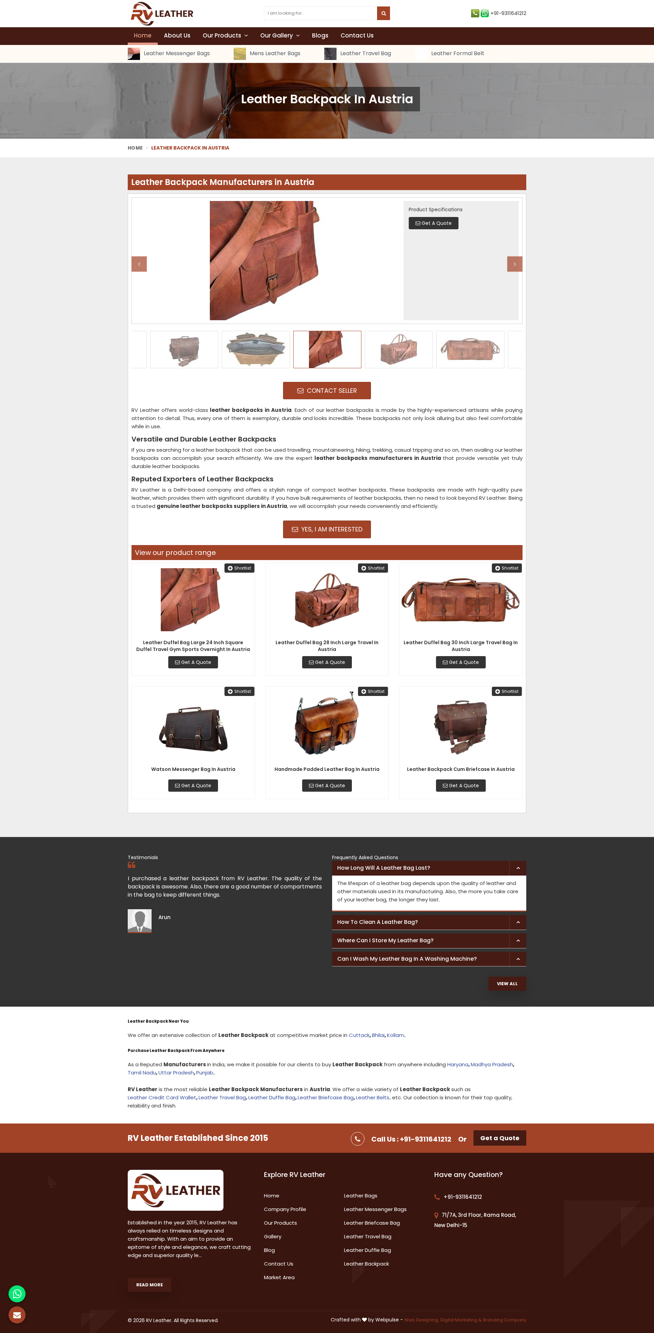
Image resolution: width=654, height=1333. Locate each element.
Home (143, 35)
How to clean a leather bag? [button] (377, 922)
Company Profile (285, 1209)
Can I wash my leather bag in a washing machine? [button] (407, 959)
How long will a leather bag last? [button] (383, 868)
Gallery (272, 1236)
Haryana (457, 1064)
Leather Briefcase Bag (326, 1097)
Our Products (223, 35)
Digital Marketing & (461, 1320)
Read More (149, 1285)
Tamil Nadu (142, 1072)
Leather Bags (360, 1195)
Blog (269, 1250)
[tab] (429, 868)
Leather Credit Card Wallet (162, 1097)
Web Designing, (421, 1320)
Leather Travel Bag (365, 54)
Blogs (320, 35)
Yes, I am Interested (331, 529)
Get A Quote (195, 662)
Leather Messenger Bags (176, 54)
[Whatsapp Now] (17, 1293)
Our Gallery (277, 35)
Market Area (279, 1277)
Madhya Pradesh (492, 1064)
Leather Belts (372, 1097)
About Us (177, 35)
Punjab (204, 1072)
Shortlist (242, 568)
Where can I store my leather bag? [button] (385, 940)
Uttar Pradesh (176, 1072)
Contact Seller (331, 390)
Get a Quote (499, 1138)
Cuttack (359, 1035)
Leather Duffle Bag (271, 1097)
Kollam (395, 1035)
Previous (139, 264)
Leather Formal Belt (457, 54)
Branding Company (504, 1320)
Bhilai (378, 1035)
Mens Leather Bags (274, 54)
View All (507, 983)
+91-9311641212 (508, 13)
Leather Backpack (366, 1263)
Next (515, 264)
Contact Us (357, 35)
